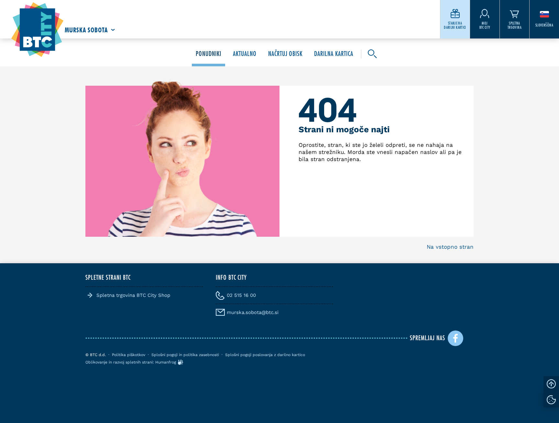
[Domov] (37, 30)
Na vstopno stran (450, 247)
